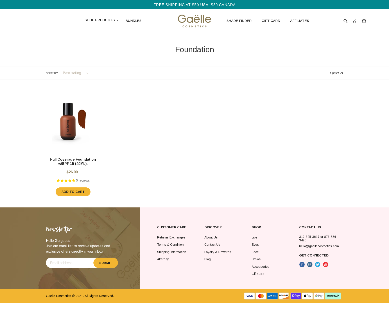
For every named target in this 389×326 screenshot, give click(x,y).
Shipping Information (171, 252)
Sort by (52, 73)
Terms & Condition (170, 244)
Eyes (255, 244)
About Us (211, 237)
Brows (256, 259)
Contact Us (212, 244)
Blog (207, 259)
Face (255, 252)
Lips (255, 237)
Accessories (260, 266)
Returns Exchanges (171, 237)
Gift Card (258, 274)
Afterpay (163, 259)
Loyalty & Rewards (217, 252)
